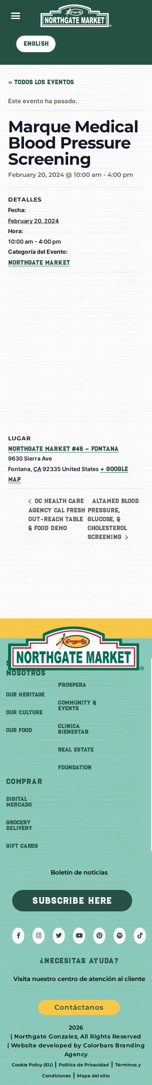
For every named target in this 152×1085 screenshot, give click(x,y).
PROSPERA (72, 685)
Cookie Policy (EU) (32, 1065)
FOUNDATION (75, 767)
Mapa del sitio (93, 1076)
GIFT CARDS (22, 846)
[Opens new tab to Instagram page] (38, 936)
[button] (16, 15)
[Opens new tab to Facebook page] (18, 936)
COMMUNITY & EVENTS (77, 705)
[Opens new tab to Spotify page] (119, 936)
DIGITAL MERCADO (19, 802)
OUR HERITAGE (25, 694)
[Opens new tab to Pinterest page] (99, 936)
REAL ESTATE (76, 749)
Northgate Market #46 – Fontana (63, 448)
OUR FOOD (19, 730)
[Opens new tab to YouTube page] (79, 936)
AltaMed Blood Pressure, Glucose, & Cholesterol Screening (113, 519)
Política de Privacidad (84, 1065)
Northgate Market (39, 262)
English (36, 43)
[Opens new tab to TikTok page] (140, 936)
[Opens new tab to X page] (59, 936)
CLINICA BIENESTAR (73, 729)
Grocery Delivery (19, 825)
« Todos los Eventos (41, 82)
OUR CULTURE (24, 712)
